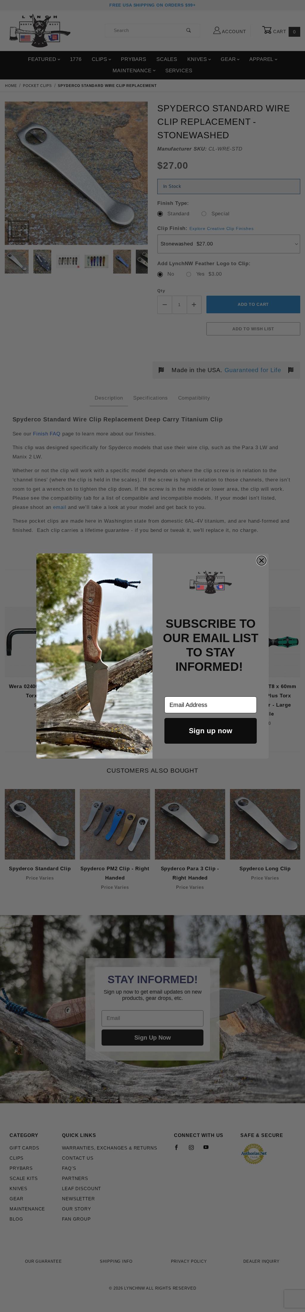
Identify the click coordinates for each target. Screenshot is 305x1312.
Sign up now (210, 731)
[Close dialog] (261, 560)
